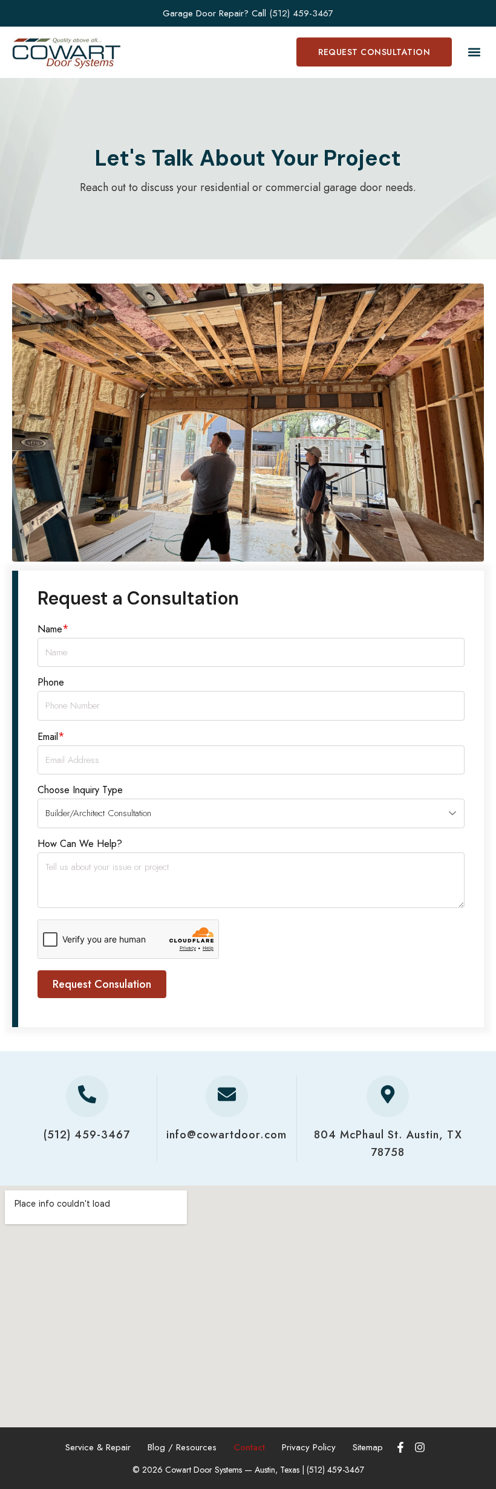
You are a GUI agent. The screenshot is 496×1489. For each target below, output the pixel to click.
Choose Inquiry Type (80, 790)
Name (53, 629)
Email (51, 736)
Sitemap (368, 1447)
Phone (51, 682)
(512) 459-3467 (301, 13)
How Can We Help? (80, 844)
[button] (474, 52)
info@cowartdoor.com (226, 1135)
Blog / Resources (182, 1447)
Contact (249, 1447)
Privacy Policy (309, 1447)
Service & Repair (98, 1447)
